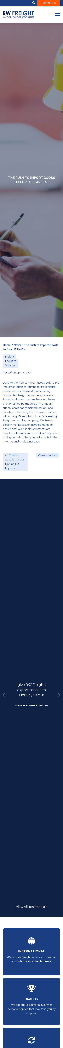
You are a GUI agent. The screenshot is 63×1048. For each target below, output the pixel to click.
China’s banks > (47, 455)
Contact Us (49, 2)
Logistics (10, 360)
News (17, 345)
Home (7, 345)
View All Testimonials (31, 907)
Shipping (10, 365)
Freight (9, 356)
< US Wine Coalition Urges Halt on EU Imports (14, 462)
